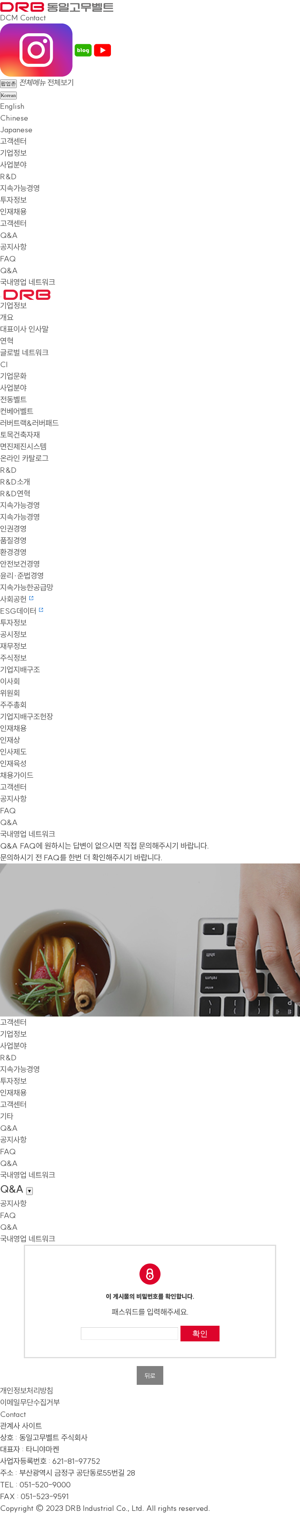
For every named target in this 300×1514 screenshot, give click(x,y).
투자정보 (13, 200)
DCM (9, 17)
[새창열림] (36, 49)
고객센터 (13, 141)
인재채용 (13, 211)
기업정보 (13, 153)
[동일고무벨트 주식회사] (56, 6)
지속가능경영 (20, 188)
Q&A (9, 235)
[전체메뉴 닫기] (1, 296)
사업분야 (13, 164)
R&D (8, 176)
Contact (33, 17)
